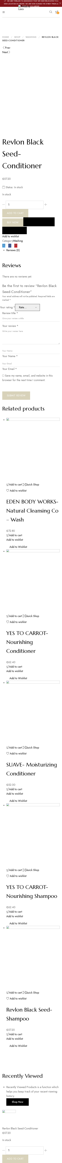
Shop (17, 37)
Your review (10, 326)
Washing (31, 37)
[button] (12, 129)
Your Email (9, 369)
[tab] (33, 250)
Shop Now (17, 1102)
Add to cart (15, 213)
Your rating (7, 307)
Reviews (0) (13, 250)
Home (5, 37)
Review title (10, 313)
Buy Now (13, 222)
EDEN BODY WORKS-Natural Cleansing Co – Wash (32, 510)
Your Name (10, 356)
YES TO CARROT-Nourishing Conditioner (27, 642)
